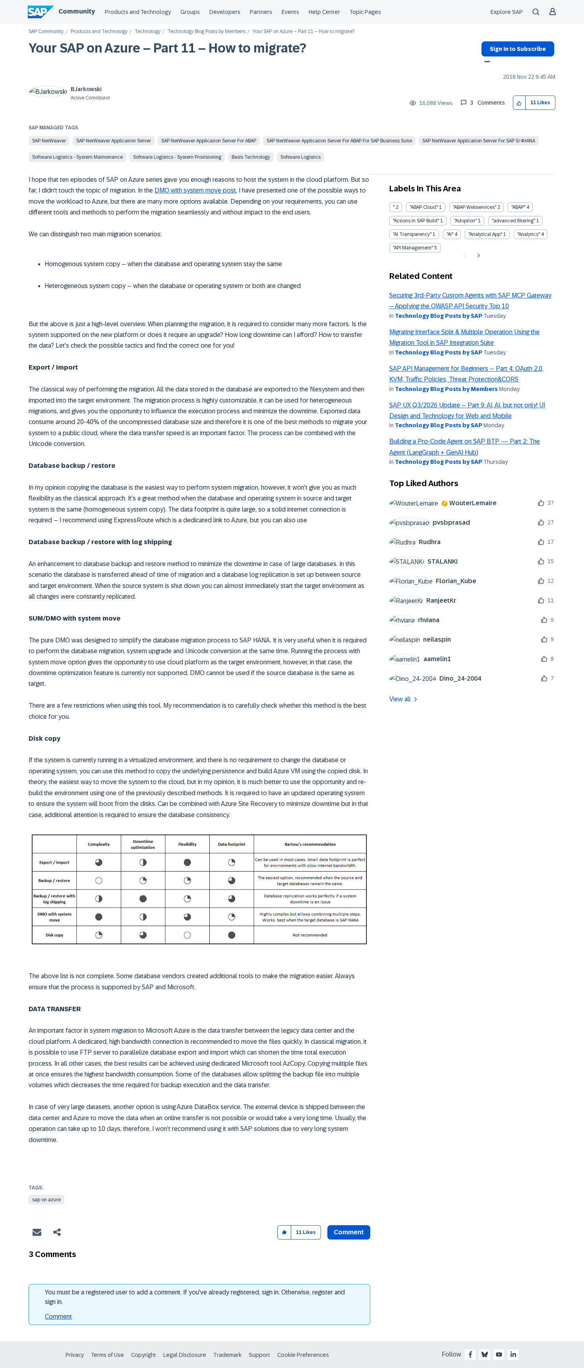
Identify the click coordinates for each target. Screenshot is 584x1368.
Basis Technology (251, 157)
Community (76, 11)
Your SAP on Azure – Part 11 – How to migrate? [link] (303, 31)
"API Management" (413, 248)
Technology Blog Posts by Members (207, 31)
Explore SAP (507, 12)
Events (290, 12)
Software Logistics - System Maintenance (77, 157)
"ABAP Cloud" (424, 207)
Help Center (324, 12)
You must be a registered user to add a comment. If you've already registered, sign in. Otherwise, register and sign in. (195, 1297)
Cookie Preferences (303, 1355)
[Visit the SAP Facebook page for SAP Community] (470, 1354)
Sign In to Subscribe (518, 49)
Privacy (75, 1355)
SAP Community (46, 31)
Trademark (227, 1355)
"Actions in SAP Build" (416, 221)
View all (400, 699)
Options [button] (486, 62)
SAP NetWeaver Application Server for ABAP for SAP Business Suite (339, 141)
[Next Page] (477, 256)
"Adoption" (465, 221)
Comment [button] (349, 1232)
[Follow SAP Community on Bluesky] (485, 1354)
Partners (261, 12)
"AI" (450, 234)
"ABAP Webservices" (474, 207)
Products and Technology (138, 12)
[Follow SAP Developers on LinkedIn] (513, 1354)
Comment (58, 1316)
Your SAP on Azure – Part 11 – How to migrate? (167, 48)
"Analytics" (528, 234)
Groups (190, 12)
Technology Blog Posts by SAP (438, 316)
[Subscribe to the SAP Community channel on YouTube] (499, 1354)
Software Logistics (300, 157)
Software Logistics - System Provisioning (177, 157)
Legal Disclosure (184, 1355)
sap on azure (46, 1200)
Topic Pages (365, 12)
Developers (224, 12)
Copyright (143, 1355)
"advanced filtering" (513, 221)
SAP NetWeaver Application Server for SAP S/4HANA (478, 141)
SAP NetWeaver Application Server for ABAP (208, 141)
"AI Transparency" (412, 234)
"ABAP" (518, 207)
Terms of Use (107, 1355)
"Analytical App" (485, 234)
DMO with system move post (195, 190)
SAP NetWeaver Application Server (113, 141)
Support (259, 1355)
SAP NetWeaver (49, 141)
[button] (519, 103)
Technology (148, 31)
